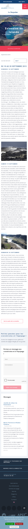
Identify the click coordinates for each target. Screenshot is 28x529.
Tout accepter (10, 524)
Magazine (14, 494)
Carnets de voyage (14, 488)
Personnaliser (14, 527)
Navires (14, 491)
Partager (14, 44)
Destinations (14, 483)
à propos (14, 499)
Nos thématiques (14, 486)
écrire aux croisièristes (14, 48)
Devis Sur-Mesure (7, 1)
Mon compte (22, 1)
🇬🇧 (14, 502)
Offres (14, 497)
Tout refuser (19, 524)
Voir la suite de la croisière (11, 321)
